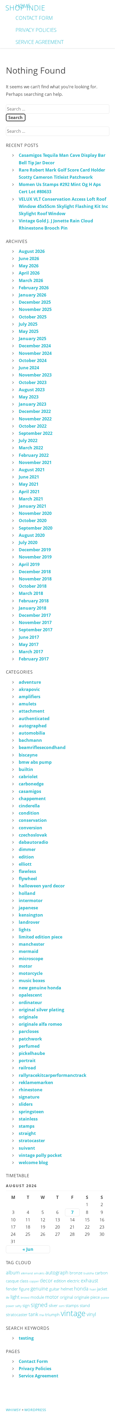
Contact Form (34, 17)
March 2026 (31, 280)
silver (53, 1305)
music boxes (32, 980)
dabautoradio (33, 842)
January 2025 (32, 338)
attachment (31, 711)
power (10, 1306)
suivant (27, 1148)
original (66, 1297)
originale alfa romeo (40, 1024)
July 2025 (28, 324)
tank (33, 1314)
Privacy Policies (36, 29)
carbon (101, 1272)
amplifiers (29, 697)
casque (12, 1280)
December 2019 (35, 550)
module (37, 1297)
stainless (28, 1119)
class (24, 1280)
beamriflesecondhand (42, 747)
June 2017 (29, 637)
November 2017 (35, 622)
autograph (56, 1272)
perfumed (29, 1046)
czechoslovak (33, 835)
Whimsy (13, 1409)
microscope (31, 959)
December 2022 (35, 411)
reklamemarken (36, 1082)
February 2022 (34, 455)
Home (23, 5)
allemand (27, 1273)
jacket (102, 1288)
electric (73, 1280)
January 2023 (32, 404)
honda (81, 1288)
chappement (32, 798)
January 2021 (32, 506)
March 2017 (31, 652)
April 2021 (29, 492)
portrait (27, 1060)
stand (85, 1305)
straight (27, 1133)
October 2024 (33, 360)
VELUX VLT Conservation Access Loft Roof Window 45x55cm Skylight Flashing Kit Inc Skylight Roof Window (63, 206)
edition (26, 857)
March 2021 (31, 499)
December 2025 (35, 302)
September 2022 (35, 433)
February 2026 (34, 288)
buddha (88, 1273)
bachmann (30, 740)
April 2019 (29, 564)
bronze (76, 1272)
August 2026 (32, 251)
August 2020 (32, 535)
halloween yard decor (42, 886)
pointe (105, 1298)
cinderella (29, 806)
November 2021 (35, 462)
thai (41, 1315)
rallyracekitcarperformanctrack (52, 1075)
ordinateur (30, 1002)
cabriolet (28, 777)
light (15, 1297)
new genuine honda (40, 988)
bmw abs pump (35, 762)
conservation (33, 820)
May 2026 (29, 266)
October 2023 (33, 382)
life (7, 1298)
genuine (39, 1288)
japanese (28, 908)
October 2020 (33, 520)
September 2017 (35, 630)
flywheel (28, 879)
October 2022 (33, 426)
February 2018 (34, 601)
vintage (73, 1313)
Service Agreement (40, 41)
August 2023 (32, 390)
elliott (25, 864)
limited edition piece (40, 937)
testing (26, 1338)
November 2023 (35, 375)
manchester (31, 944)
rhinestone (30, 1090)
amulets (27, 704)
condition (29, 813)
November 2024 (35, 353)
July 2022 (28, 440)
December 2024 (35, 346)
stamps (26, 1126)
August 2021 (32, 470)
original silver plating (41, 1010)
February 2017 (34, 659)
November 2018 (35, 579)
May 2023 (29, 397)
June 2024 (29, 368)
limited (25, 1298)
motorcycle (31, 973)
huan (93, 1289)
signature (29, 1097)
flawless (27, 871)
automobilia (32, 733)
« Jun (27, 1249)
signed (39, 1305)
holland (27, 893)
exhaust (89, 1280)
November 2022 (35, 419)
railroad (27, 1068)
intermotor (31, 900)
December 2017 (35, 615)
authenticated (34, 718)
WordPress (35, 1409)
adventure (30, 682)
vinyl (91, 1314)
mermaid (28, 951)
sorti (61, 1306)
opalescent (30, 995)
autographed (33, 726)
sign (26, 1305)
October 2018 (33, 586)
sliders (26, 1104)
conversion (30, 828)
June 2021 (29, 477)
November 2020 (35, 513)
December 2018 (35, 572)
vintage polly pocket (40, 1155)
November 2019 (35, 557)
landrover (29, 922)
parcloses (29, 1031)
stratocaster (32, 1141)
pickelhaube (32, 1053)
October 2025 (33, 317)
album (13, 1272)
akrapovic (29, 689)
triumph (52, 1314)
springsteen (31, 1112)
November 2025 (35, 309)
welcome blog (33, 1162)
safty (18, 1306)
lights (25, 930)
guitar (54, 1288)
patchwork (30, 1039)
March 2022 (31, 448)
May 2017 (29, 644)
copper (34, 1281)
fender (12, 1288)
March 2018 (31, 593)
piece (95, 1297)
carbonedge (31, 784)
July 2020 (28, 542)
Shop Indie (25, 8)
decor (46, 1280)
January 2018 (32, 608)
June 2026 (29, 258)
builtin (26, 769)
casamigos (30, 791)
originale (28, 1017)
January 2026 (32, 295)
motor (25, 966)
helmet (67, 1288)
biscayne (28, 755)
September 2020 (35, 528)
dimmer (27, 849)
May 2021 (29, 484)
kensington (31, 915)
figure (24, 1288)
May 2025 (29, 331)
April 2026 (29, 273)
